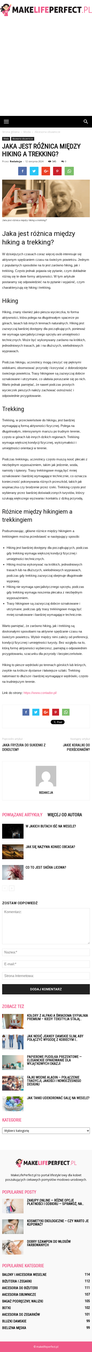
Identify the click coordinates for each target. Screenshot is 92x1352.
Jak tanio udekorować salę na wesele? (58, 1098)
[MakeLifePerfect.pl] (46, 10)
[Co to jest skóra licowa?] (13, 872)
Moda (6, 138)
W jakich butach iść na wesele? (51, 826)
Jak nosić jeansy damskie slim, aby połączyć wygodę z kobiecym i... (55, 1038)
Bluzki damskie (14, 1321)
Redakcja (16, 161)
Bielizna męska (14, 1328)
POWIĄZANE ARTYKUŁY (22, 814)
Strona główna (10, 132)
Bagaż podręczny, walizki (22, 1301)
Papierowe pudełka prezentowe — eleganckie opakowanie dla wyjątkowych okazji (54, 1060)
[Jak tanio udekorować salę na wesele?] (13, 1103)
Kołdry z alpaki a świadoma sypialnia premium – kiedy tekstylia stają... (57, 1017)
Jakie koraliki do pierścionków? (76, 747)
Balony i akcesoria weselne (24, 1275)
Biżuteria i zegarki (17, 1281)
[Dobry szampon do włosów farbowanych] (13, 1247)
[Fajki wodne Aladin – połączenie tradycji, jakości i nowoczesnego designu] (13, 1083)
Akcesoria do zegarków (21, 1315)
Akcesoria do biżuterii (20, 1288)
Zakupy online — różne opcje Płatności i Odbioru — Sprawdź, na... (55, 1202)
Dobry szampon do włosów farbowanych (49, 1243)
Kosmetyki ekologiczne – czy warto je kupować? (58, 1222)
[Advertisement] (46, 67)
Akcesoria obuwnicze (22, 138)
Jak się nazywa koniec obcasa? (50, 847)
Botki (6, 1308)
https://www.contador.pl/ (40, 693)
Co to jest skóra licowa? (46, 867)
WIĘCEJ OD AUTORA (64, 814)
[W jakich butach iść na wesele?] (13, 831)
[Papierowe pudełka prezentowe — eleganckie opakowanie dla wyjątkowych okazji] (13, 1062)
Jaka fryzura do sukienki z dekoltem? (24, 747)
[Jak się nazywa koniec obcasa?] (13, 851)
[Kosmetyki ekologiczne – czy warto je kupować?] (13, 1226)
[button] (86, 121)
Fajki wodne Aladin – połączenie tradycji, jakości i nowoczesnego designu (54, 1080)
